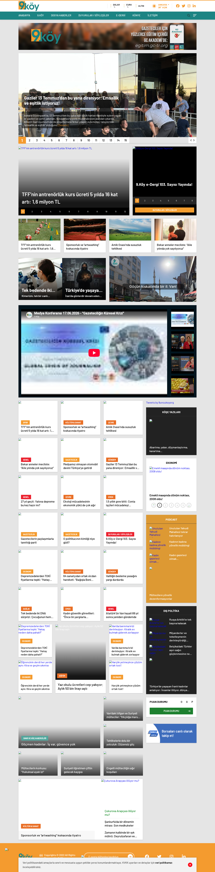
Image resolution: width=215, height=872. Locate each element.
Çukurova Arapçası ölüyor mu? (120, 812)
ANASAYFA (24, 15)
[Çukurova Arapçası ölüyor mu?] (122, 793)
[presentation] (191, 139)
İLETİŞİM (153, 15)
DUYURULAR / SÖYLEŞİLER (93, 15)
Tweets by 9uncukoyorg (160, 402)
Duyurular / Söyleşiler (165, 210)
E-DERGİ (120, 15)
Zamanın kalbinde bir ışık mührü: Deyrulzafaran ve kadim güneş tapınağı (120, 834)
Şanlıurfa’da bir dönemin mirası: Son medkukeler (119, 823)
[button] (22, 140)
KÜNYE (136, 15)
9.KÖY (40, 15)
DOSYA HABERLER (61, 15)
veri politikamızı (163, 862)
